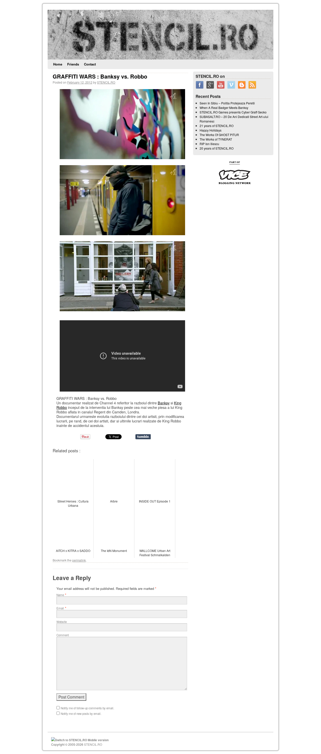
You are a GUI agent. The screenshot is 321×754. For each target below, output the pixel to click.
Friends (73, 64)
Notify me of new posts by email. (81, 714)
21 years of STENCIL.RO (216, 125)
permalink (79, 560)
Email (60, 608)
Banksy (164, 402)
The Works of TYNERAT (216, 139)
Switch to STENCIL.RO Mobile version (82, 740)
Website (61, 622)
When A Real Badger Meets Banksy (224, 107)
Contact (90, 64)
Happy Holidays (210, 130)
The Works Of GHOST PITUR (219, 135)
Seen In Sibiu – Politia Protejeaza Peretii (227, 103)
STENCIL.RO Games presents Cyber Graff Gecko (233, 112)
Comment (62, 635)
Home (57, 64)
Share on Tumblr (143, 436)
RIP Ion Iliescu (209, 144)
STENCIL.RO (106, 82)
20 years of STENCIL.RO (216, 148)
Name (60, 595)
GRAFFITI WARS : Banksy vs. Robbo (100, 76)
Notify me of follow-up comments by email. (87, 708)
